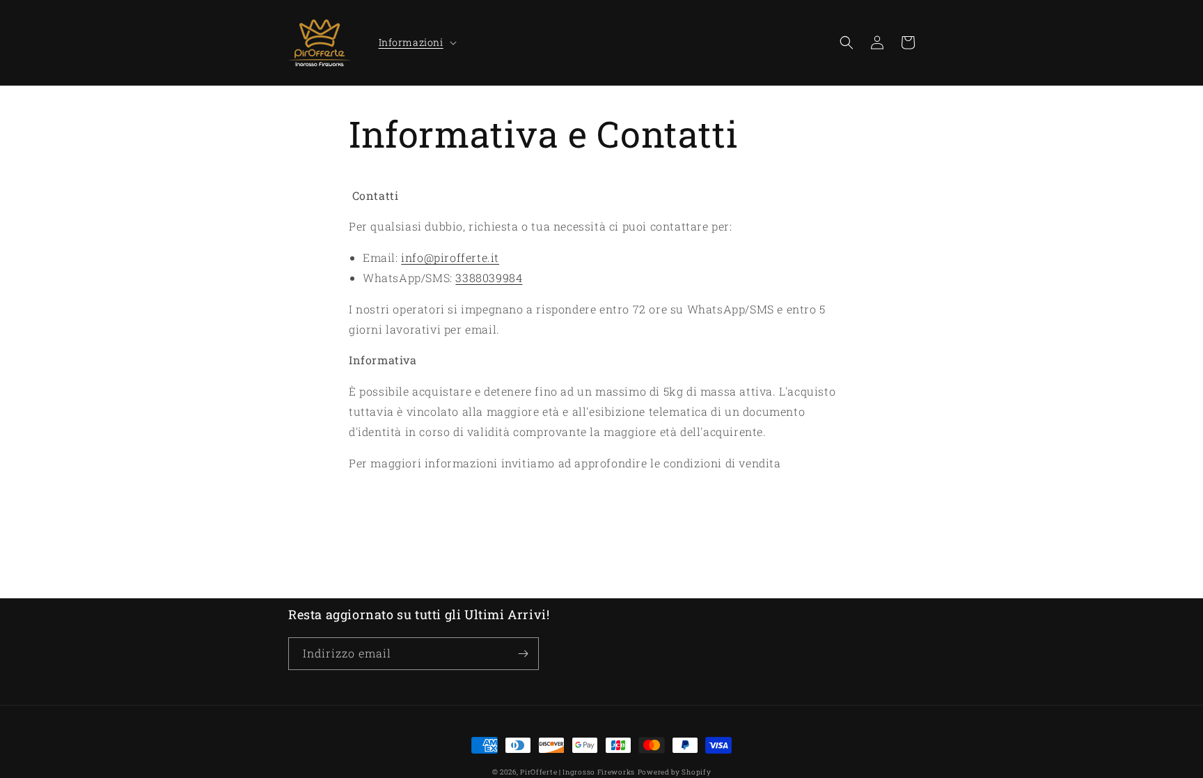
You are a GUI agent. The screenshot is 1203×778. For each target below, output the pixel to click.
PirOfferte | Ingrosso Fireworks (577, 772)
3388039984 (488, 277)
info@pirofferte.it (450, 257)
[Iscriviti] (523, 653)
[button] (416, 42)
